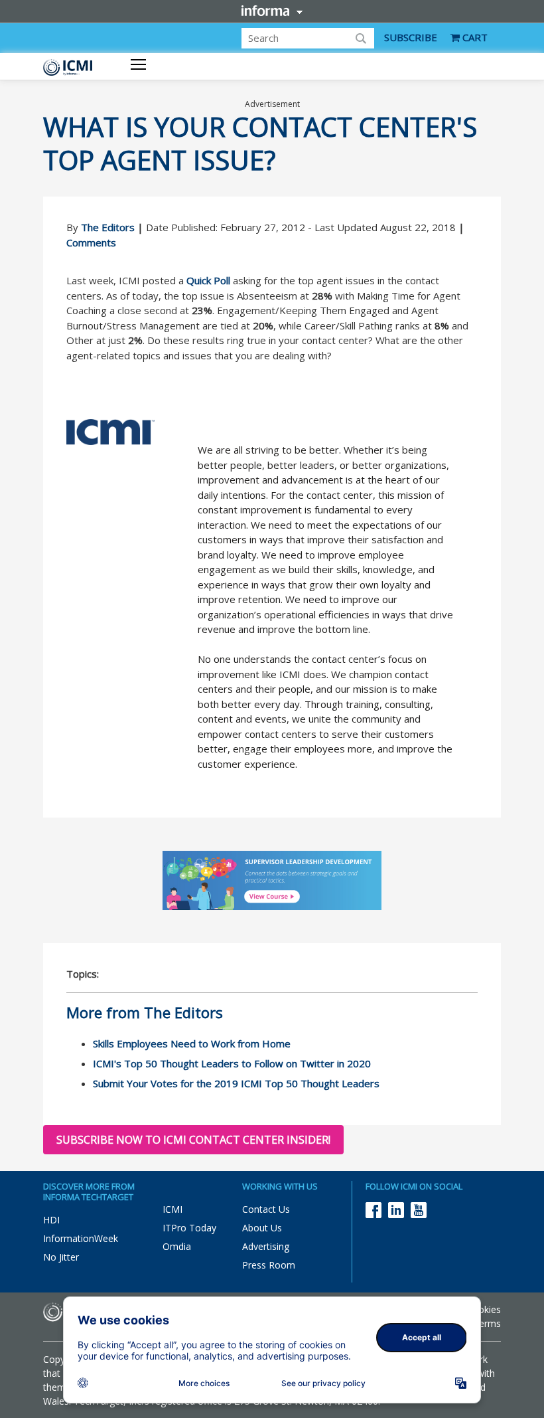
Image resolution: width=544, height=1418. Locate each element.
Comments (91, 242)
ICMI (172, 1209)
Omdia (177, 1246)
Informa (272, 10)
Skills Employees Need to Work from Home (192, 1043)
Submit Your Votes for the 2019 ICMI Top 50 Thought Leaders (236, 1083)
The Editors (108, 227)
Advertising (265, 1246)
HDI (51, 1219)
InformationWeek (80, 1238)
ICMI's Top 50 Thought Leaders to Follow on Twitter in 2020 (232, 1063)
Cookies (483, 1309)
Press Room (268, 1265)
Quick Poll (208, 280)
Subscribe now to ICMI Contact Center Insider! (193, 1139)
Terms (487, 1323)
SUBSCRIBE (410, 37)
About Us (262, 1227)
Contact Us (266, 1209)
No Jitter (61, 1257)
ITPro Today (189, 1227)
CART (474, 37)
